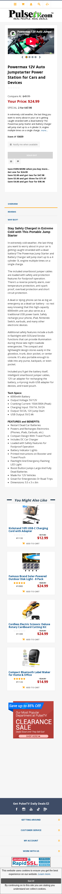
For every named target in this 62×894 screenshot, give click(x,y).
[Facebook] (16, 809)
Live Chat (18, 161)
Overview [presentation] (13, 204)
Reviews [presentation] (12, 211)
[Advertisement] (31, 196)
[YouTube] (31, 809)
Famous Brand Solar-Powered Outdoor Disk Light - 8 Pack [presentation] (28, 577)
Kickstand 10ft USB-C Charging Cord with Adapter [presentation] (28, 529)
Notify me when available (25, 144)
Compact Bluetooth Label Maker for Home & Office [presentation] (29, 673)
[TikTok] (38, 809)
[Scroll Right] (40, 57)
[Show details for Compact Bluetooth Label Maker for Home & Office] (31, 658)
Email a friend (11, 161)
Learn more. (44, 874)
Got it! (31, 881)
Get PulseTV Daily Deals (29, 803)
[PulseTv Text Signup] (45, 809)
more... (44, 130)
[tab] (31, 204)
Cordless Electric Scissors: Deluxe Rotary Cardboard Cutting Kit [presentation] (29, 625)
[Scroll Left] (22, 57)
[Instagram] (23, 809)
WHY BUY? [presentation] (13, 219)
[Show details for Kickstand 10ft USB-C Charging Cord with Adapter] (31, 514)
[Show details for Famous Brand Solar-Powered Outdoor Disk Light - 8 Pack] (31, 562)
